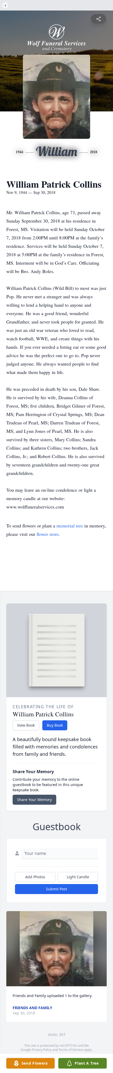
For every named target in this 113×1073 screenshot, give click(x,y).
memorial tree (69, 525)
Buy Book (55, 725)
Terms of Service (71, 1050)
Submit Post (56, 888)
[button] (57, 949)
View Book (26, 725)
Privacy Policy (42, 1050)
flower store (48, 534)
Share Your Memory (34, 799)
